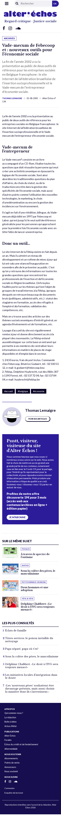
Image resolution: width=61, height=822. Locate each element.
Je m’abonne (17, 517)
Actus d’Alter (10, 726)
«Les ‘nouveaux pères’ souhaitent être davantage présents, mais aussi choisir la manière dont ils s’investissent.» (29, 688)
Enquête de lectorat (13, 792)
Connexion (9, 788)
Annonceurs (10, 767)
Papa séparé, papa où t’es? (21, 648)
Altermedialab (10, 749)
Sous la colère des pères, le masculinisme (38, 572)
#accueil (8, 391)
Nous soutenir (11, 771)
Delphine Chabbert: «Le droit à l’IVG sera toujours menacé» (37, 606)
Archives (9, 38)
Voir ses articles (37, 419)
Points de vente (12, 762)
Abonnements (11, 758)
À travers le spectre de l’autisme (35, 555)
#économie (38, 391)
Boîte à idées (10, 721)
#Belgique (23, 391)
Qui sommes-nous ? (13, 713)
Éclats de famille (16, 630)
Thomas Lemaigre (12, 98)
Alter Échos (10, 735)
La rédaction (10, 717)
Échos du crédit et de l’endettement (21, 744)
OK (55, 3)
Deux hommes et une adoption (34, 589)
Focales (8, 740)
